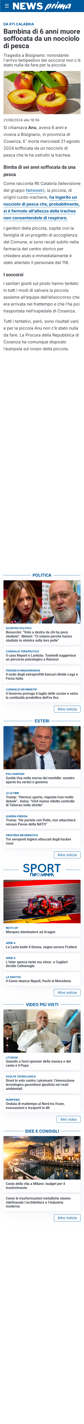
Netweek (34, 190)
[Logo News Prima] (42, 6)
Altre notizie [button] (67, 709)
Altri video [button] (68, 1119)
